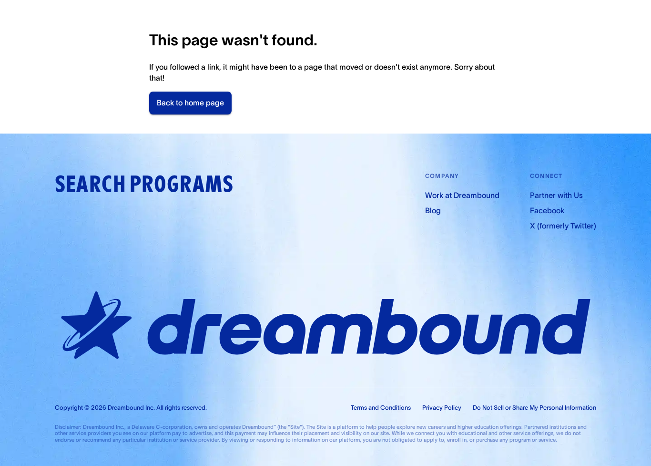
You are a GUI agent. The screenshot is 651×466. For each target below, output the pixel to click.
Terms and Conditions (381, 407)
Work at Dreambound (462, 195)
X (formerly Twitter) (563, 225)
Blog (433, 210)
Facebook (547, 210)
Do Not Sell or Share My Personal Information (534, 407)
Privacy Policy (441, 407)
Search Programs (144, 184)
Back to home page (190, 102)
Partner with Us (556, 195)
